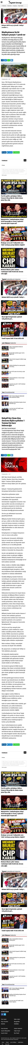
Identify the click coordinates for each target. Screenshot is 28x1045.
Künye (3, 1042)
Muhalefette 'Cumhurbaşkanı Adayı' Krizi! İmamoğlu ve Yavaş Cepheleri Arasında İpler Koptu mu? (12, 221)
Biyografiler (17, 1021)
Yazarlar (15, 5)
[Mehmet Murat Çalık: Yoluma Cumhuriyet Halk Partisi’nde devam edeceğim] (14, 258)
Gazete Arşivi (4, 1033)
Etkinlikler (16, 1024)
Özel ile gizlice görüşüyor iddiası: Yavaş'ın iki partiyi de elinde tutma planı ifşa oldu (12, 198)
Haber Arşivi (17, 1031)
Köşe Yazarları (4, 1021)
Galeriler (10, 5)
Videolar (4, 5)
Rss (2, 1044)
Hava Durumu (4, 1028)
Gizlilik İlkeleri (20, 1042)
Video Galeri (17, 1019)
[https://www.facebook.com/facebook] (2, 1014)
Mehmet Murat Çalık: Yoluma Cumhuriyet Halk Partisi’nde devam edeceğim (12, 272)
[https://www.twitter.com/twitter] (5, 1014)
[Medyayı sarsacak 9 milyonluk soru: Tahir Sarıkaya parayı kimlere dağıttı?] (14, 233)
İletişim (7, 1042)
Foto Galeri (3, 1019)
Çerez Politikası (13, 1042)
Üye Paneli (20, 5)
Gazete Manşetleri (5, 1031)
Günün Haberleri (18, 1028)
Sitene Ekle (7, 1044)
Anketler (3, 1024)
